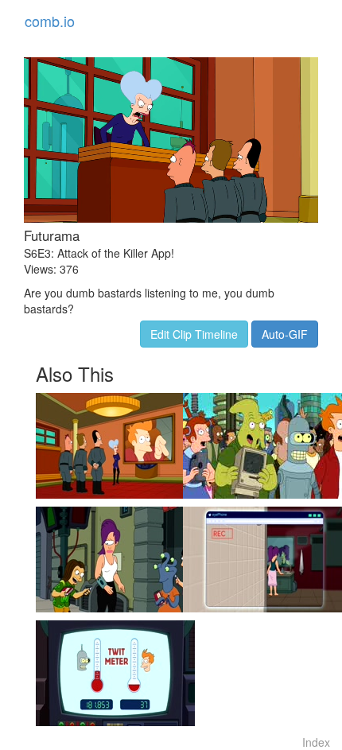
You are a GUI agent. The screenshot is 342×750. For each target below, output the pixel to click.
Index (316, 742)
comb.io (50, 20)
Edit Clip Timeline (194, 334)
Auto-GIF (285, 334)
